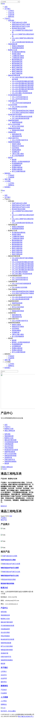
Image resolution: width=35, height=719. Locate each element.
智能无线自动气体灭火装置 (21, 24)
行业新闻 (11, 177)
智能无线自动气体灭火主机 (21, 26)
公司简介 (11, 10)
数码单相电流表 (17, 59)
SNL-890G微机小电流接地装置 (22, 93)
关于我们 (7, 9)
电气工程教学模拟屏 (18, 171)
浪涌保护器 (12, 132)
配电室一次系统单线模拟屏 (21, 161)
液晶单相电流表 (17, 61)
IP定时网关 (15, 148)
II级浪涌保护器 (17, 136)
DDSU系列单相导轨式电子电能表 (23, 110)
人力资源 (7, 181)
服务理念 (11, 16)
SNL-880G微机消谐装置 (20, 91)
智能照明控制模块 (14, 142)
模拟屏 (10, 157)
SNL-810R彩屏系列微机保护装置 (23, 81)
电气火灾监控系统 (14, 124)
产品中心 (7, 18)
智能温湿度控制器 (14, 128)
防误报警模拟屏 (17, 163)
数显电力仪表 (12, 50)
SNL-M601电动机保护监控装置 (22, 116)
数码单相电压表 (17, 63)
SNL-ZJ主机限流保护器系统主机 (22, 42)
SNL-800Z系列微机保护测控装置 (22, 87)
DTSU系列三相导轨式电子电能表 (23, 112)
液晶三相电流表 (17, 69)
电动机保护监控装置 (15, 114)
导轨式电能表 (12, 108)
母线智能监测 (12, 44)
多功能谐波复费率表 (18, 52)
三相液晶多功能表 (18, 57)
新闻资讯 (7, 173)
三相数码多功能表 (18, 56)
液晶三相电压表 (17, 73)
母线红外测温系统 (18, 46)
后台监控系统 (12, 105)
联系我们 (7, 187)
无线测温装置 (12, 101)
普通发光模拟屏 (17, 167)
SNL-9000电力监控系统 (19, 106)
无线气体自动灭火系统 (19, 22)
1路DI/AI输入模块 (18, 153)
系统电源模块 (16, 150)
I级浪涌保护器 (16, 134)
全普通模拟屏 (16, 165)
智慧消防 (11, 20)
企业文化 (11, 12)
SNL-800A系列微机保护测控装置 (23, 85)
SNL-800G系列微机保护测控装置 (23, 89)
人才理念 (11, 183)
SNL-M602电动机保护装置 (20, 118)
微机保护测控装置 (14, 75)
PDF (10, 516)
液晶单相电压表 (17, 65)
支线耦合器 (15, 152)
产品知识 (11, 175)
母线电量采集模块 (18, 48)
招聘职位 (11, 185)
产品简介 (4, 518)
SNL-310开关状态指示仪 (20, 97)
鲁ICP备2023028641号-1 (26, 716)
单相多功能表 (16, 54)
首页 (5, 7)
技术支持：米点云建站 (8, 711)
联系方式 (4, 506)
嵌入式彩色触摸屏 (18, 155)
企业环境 (11, 14)
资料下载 (7, 179)
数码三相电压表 (17, 71)
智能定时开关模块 (18, 146)
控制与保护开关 (13, 138)
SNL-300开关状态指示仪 (20, 99)
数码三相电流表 (17, 67)
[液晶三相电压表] (7, 467)
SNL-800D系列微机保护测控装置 (23, 83)
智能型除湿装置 (13, 120)
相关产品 (4, 520)
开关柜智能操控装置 (15, 95)
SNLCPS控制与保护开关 (20, 140)
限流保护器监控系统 (18, 28)
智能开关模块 (16, 144)
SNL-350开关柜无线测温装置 (21, 103)
